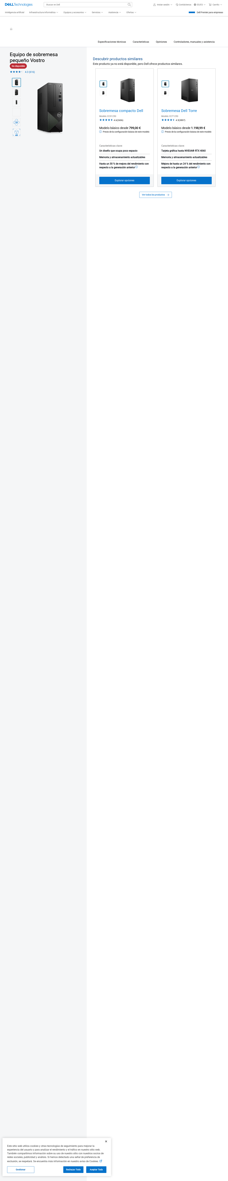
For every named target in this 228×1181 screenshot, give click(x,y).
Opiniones (161, 41)
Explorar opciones (124, 180)
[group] (50, 109)
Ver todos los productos (153, 194)
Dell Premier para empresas (210, 12)
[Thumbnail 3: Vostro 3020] (16, 102)
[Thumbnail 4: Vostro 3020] (16, 112)
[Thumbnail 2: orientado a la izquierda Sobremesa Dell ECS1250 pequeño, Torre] (103, 93)
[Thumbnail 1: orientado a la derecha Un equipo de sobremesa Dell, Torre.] (165, 84)
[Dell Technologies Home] (19, 4)
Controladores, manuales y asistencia (194, 41)
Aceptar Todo (96, 1169)
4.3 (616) (30, 72)
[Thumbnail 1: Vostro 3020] (16, 82)
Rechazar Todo (73, 1169)
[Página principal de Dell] (11, 29)
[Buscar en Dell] (129, 4)
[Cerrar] (106, 1141)
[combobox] (88, 4)
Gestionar (20, 1169)
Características (141, 41)
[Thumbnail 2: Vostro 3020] (16, 92)
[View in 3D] (16, 122)
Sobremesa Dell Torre (179, 111)
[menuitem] (44, 12)
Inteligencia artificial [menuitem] (14, 12)
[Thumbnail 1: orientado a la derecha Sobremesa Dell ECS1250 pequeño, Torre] (103, 84)
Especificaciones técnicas (112, 41)
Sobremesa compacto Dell (121, 111)
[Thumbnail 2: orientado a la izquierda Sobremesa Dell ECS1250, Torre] (165, 93)
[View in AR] (16, 132)
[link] (183, 4)
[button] (163, 4)
